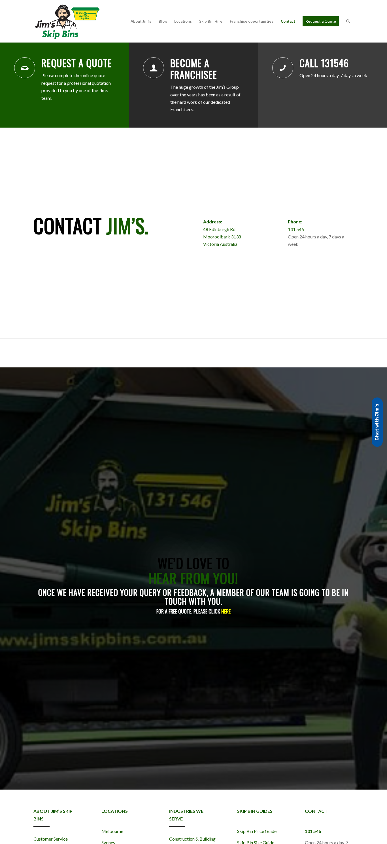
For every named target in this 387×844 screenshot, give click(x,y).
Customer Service (50, 838)
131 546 (296, 229)
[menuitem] (141, 21)
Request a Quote (76, 63)
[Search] (348, 21)
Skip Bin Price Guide (257, 831)
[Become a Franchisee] (153, 67)
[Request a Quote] (24, 67)
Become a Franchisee (193, 69)
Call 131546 (324, 63)
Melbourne (112, 831)
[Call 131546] (282, 67)
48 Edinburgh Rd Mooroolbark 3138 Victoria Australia (222, 237)
